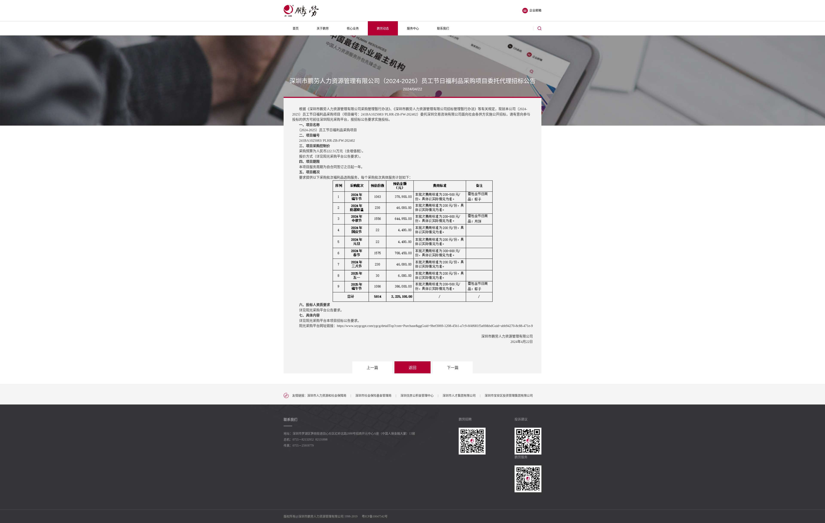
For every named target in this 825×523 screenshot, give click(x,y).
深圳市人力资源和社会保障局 (326, 395)
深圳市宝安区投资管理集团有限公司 (509, 395)
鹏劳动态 (383, 28)
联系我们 (443, 28)
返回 (412, 368)
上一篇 (372, 368)
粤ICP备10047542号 (375, 516)
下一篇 (452, 368)
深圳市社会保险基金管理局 (373, 395)
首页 (296, 28)
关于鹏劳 (323, 28)
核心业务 (353, 28)
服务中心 (413, 28)
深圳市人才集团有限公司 (459, 395)
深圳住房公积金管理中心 (417, 395)
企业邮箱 (535, 10)
